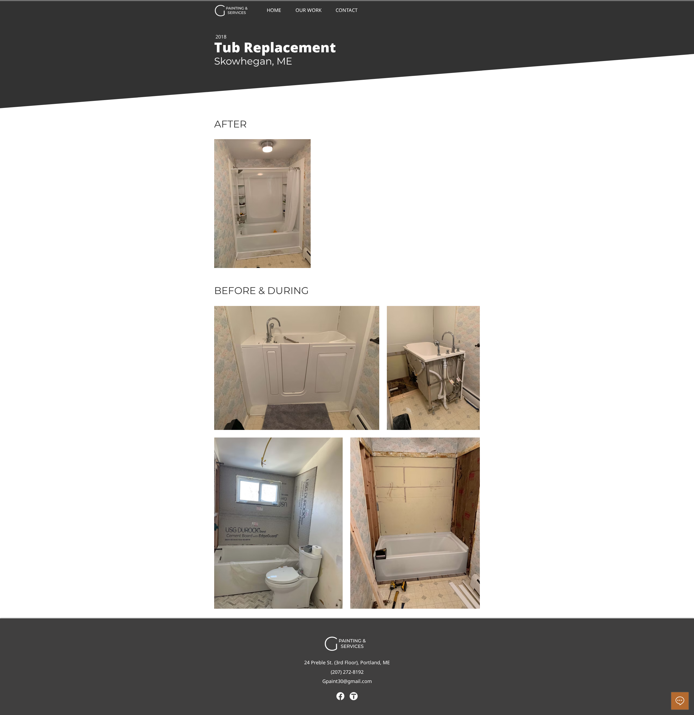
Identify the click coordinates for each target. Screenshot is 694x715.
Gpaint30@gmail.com (347, 681)
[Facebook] (340, 696)
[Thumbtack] (353, 696)
